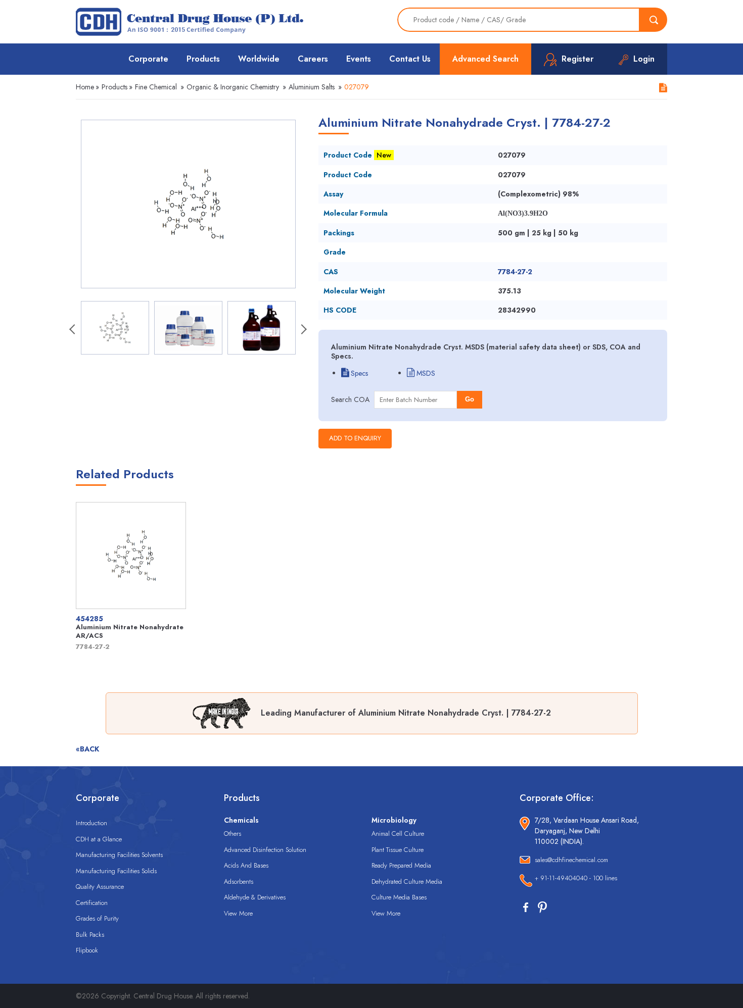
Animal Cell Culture (398, 833)
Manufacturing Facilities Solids (116, 871)
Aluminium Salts (312, 87)
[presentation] (73, 330)
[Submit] (653, 20)
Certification (92, 903)
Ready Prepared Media (401, 865)
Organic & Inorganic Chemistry (233, 87)
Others (232, 833)
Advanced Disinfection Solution (265, 849)
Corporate (148, 59)
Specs (358, 373)
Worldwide (259, 59)
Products (203, 59)
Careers (313, 59)
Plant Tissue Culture (398, 849)
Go (469, 399)
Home (85, 87)
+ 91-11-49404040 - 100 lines (576, 878)
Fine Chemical (156, 87)
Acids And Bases (246, 865)
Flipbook (87, 950)
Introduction (91, 823)
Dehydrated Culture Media (407, 881)
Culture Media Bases (399, 897)
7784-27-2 (515, 272)
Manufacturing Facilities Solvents (119, 855)
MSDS (424, 373)
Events (358, 59)
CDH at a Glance (99, 839)
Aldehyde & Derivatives (255, 897)
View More (238, 913)
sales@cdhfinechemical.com (571, 860)
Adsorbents (238, 881)
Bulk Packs (90, 934)
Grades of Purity (97, 918)
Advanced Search (485, 59)
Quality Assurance (100, 886)
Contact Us (410, 59)
